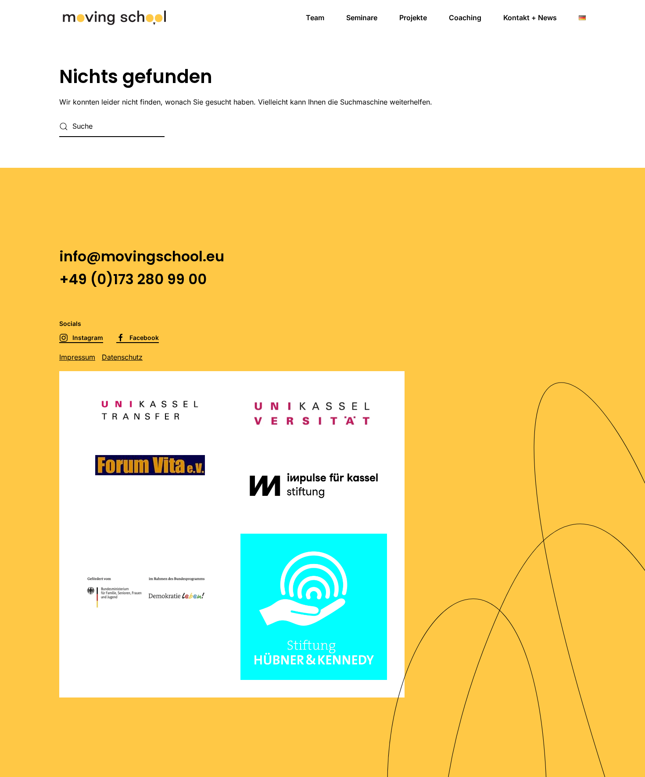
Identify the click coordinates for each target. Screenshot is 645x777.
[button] (582, 17)
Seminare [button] (361, 17)
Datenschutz (122, 357)
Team (315, 17)
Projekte (413, 17)
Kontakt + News (530, 17)
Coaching (465, 17)
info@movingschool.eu (141, 256)
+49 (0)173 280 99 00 (133, 279)
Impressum (77, 357)
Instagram (87, 337)
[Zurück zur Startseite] (114, 17)
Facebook (144, 337)
